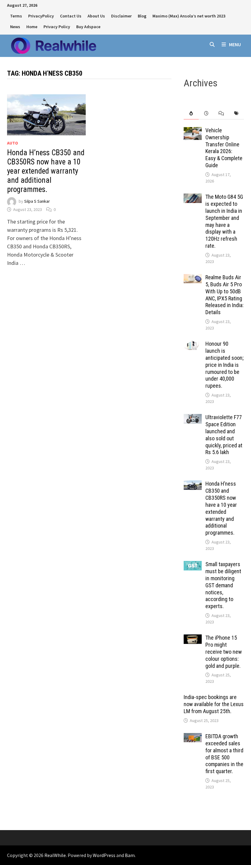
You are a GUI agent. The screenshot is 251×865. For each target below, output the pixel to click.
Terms (16, 16)
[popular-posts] (191, 113)
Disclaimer (121, 16)
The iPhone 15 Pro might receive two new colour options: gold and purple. (223, 651)
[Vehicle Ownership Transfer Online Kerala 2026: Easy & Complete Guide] (193, 131)
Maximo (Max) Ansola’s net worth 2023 (188, 16)
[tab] (191, 113)
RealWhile (55, 855)
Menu (235, 44)
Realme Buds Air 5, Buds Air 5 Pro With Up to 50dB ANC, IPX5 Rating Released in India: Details (224, 294)
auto (12, 143)
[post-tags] (236, 113)
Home (31, 26)
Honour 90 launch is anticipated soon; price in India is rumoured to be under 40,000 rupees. (224, 364)
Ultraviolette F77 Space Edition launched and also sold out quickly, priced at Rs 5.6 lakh (223, 434)
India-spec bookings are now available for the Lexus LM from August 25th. (214, 704)
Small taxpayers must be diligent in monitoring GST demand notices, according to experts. (223, 585)
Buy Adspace (88, 26)
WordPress (104, 855)
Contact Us (70, 16)
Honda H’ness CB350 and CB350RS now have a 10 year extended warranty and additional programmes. (45, 171)
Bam (130, 855)
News (15, 26)
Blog (142, 16)
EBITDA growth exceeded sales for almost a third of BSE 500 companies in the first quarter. (224, 753)
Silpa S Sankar (37, 201)
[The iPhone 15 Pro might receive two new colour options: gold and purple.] (193, 638)
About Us (96, 16)
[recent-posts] (206, 113)
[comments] (221, 113)
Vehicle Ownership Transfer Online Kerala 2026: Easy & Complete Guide (223, 147)
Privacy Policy (56, 26)
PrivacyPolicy (41, 16)
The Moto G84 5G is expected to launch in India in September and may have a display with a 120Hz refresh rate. (224, 221)
